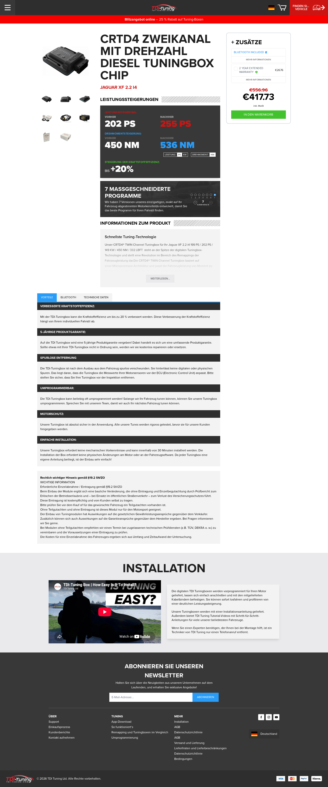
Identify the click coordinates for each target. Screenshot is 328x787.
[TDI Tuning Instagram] (269, 717)
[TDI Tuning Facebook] (261, 717)
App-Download (121, 721)
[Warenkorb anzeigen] (282, 7)
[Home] (164, 7)
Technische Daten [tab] (96, 297)
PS (179, 154)
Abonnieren (205, 697)
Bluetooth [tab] (68, 297)
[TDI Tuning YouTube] (276, 717)
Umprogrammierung (124, 737)
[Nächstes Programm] (211, 202)
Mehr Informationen (258, 59)
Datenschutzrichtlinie (188, 732)
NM (212, 154)
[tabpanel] (128, 384)
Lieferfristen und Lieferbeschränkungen (200, 748)
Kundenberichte (59, 732)
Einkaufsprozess (59, 727)
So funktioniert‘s (122, 727)
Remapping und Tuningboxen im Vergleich (139, 732)
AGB (177, 727)
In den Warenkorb (258, 114)
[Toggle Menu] (7, 7)
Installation (181, 721)
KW (185, 154)
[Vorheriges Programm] (195, 202)
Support (54, 721)
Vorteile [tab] (47, 297)
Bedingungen (183, 759)
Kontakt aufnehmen (62, 737)
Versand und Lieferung (189, 743)
